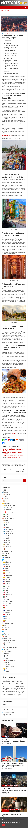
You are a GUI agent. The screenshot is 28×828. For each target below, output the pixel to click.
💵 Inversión (7, 514)
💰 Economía (6, 503)
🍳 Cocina (6, 542)
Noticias (9, 743)
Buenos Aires (4, 681)
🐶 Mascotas (7, 547)
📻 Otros (4, 629)
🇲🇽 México (6, 597)
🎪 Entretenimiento (8, 518)
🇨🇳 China (6, 571)
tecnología (19, 694)
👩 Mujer (4, 625)
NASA (13, 691)
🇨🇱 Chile (5, 568)
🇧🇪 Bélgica (6, 566)
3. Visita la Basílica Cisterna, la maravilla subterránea (11, 54)
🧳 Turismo (5, 649)
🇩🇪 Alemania (7, 562)
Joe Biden (10, 689)
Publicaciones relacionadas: (12, 73)
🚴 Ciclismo (7, 662)
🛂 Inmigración (6, 557)
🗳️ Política (5, 632)
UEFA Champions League (7, 695)
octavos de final (19, 691)
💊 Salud (4, 636)
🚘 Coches (6, 540)
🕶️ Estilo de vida (7, 536)
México (10, 691)
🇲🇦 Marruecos (7, 595)
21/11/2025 (4, 768)
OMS (23, 691)
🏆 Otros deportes (9, 669)
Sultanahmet (14, 457)
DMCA (3, 716)
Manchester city (19, 689)
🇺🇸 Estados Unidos (9, 579)
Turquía (13, 433)
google (7, 688)
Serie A (15, 694)
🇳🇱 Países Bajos (8, 601)
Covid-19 (4, 684)
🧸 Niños (6, 549)
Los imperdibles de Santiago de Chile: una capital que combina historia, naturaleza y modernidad (14, 790)
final (24, 686)
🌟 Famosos (7, 523)
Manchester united (5, 691)
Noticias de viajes (7, 720)
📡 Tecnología (6, 638)
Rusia (12, 694)
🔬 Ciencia (5, 496)
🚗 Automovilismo (9, 660)
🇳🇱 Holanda (6, 584)
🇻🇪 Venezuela (7, 621)
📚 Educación (7, 507)
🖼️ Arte (5, 501)
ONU (3, 692)
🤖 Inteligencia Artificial (10, 647)
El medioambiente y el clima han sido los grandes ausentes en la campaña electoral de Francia (14, 465)
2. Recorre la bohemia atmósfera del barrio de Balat (11, 51)
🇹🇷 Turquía (10, 33)
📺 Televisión (7, 531)
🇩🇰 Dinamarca (7, 575)
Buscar (24, 480)
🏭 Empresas (7, 510)
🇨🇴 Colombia (7, 573)
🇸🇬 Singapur (7, 612)
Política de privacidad (6, 714)
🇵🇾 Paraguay (7, 603)
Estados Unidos (8, 686)
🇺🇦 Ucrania (6, 616)
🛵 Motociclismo (8, 667)
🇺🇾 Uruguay (6, 619)
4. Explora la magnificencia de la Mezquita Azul (11, 57)
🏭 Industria (7, 643)
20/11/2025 (4, 793)
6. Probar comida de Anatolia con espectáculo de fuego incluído (11, 65)
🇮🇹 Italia (5, 590)
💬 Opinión (5, 627)
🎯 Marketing (9, 512)
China (18, 681)
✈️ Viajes (4, 33)
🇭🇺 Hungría (6, 586)
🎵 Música (6, 525)
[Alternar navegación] (3, 7)
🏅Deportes (5, 653)
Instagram (18, 688)
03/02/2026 (4, 743)
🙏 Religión (5, 634)
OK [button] (3, 824)
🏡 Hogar (6, 544)
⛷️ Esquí (6, 658)
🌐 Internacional (7, 560)
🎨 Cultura (5, 499)
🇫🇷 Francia (6, 581)
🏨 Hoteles (6, 494)
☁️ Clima (4, 490)
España (19, 684)
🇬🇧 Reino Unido (8, 610)
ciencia (21, 681)
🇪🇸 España (6, 577)
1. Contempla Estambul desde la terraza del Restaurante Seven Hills (11, 47)
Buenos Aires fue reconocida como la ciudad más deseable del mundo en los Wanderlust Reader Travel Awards (13, 765)
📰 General (5, 553)
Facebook (20, 686)
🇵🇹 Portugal (7, 608)
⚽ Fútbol (6, 656)
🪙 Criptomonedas (9, 505)
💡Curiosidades (7, 651)
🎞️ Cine (5, 520)
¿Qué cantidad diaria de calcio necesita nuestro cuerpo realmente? (14, 470)
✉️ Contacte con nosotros (8, 712)
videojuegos (21, 695)
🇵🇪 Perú (5, 605)
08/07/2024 (4, 40)
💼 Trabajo (6, 516)
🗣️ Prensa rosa (8, 529)
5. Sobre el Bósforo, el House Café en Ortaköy (11, 61)
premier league (9, 692)
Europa (16, 686)
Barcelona (20, 680)
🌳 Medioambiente (8, 623)
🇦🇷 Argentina (7, 564)
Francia (3, 688)
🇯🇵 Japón (6, 592)
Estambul (9, 457)
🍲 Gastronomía (7, 551)
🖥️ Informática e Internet (10, 645)
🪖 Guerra (5, 555)
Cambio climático (11, 681)
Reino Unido (8, 694)
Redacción (10, 40)
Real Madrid (18, 692)
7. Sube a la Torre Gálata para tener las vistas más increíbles (11, 70)
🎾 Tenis (6, 671)
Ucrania (22, 694)
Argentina (7, 680)
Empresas (14, 684)
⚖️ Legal (6, 538)
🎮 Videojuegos (8, 534)
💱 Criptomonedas (9, 640)
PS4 (13, 692)
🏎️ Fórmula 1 (7, 664)
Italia (6, 689)
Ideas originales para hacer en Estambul (13, 448)
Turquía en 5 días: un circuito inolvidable (13, 455)
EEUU (9, 684)
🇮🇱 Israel (6, 588)
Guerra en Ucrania (13, 688)
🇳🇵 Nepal (6, 599)
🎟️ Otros (6, 527)
